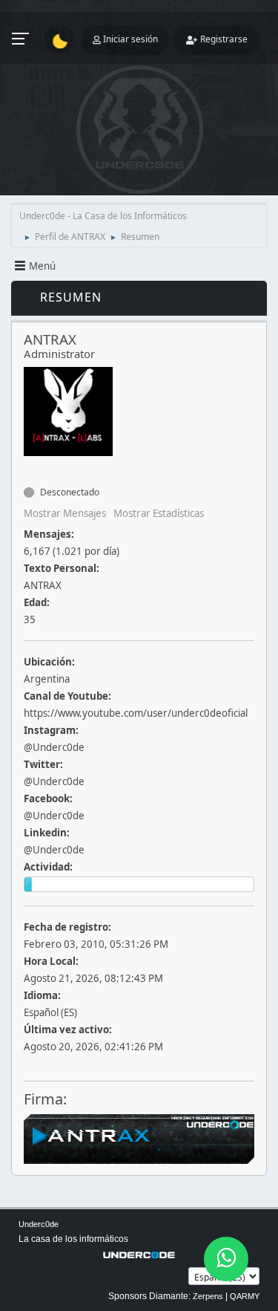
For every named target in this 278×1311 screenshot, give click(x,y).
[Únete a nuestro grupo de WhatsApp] (226, 1259)
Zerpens (208, 1296)
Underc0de (39, 1224)
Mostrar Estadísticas (158, 513)
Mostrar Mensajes (65, 513)
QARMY (244, 1296)
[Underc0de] (30, 465)
